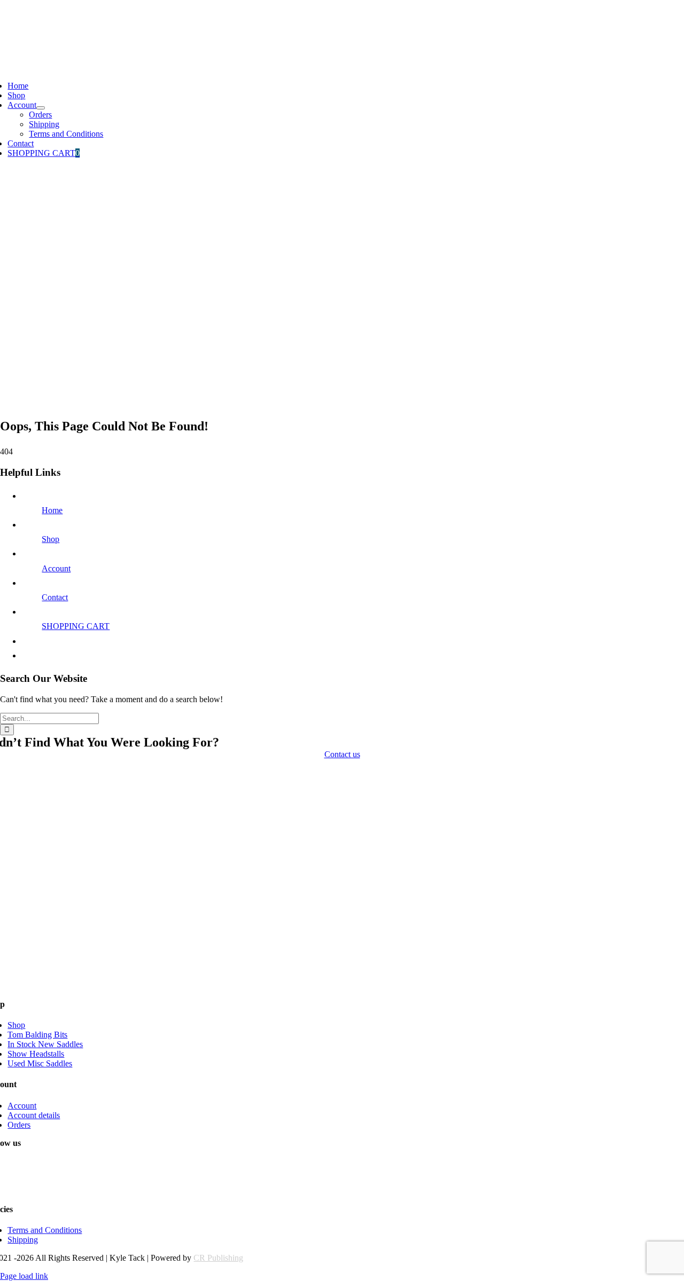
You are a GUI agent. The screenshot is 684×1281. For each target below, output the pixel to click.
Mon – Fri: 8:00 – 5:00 (38, 49)
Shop (50, 539)
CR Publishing (218, 1257)
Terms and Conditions (44, 1230)
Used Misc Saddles (39, 1063)
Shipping (22, 1239)
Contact (55, 597)
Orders (18, 1124)
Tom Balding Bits (37, 1034)
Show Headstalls (35, 1053)
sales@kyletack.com (34, 31)
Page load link (24, 1275)
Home (52, 510)
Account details (33, 1115)
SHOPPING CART (76, 626)
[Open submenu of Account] (40, 107)
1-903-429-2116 (27, 13)
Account (56, 568)
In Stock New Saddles (45, 1044)
